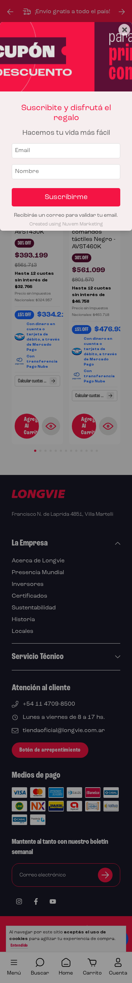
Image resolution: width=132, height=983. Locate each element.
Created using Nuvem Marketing (66, 224)
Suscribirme (66, 197)
